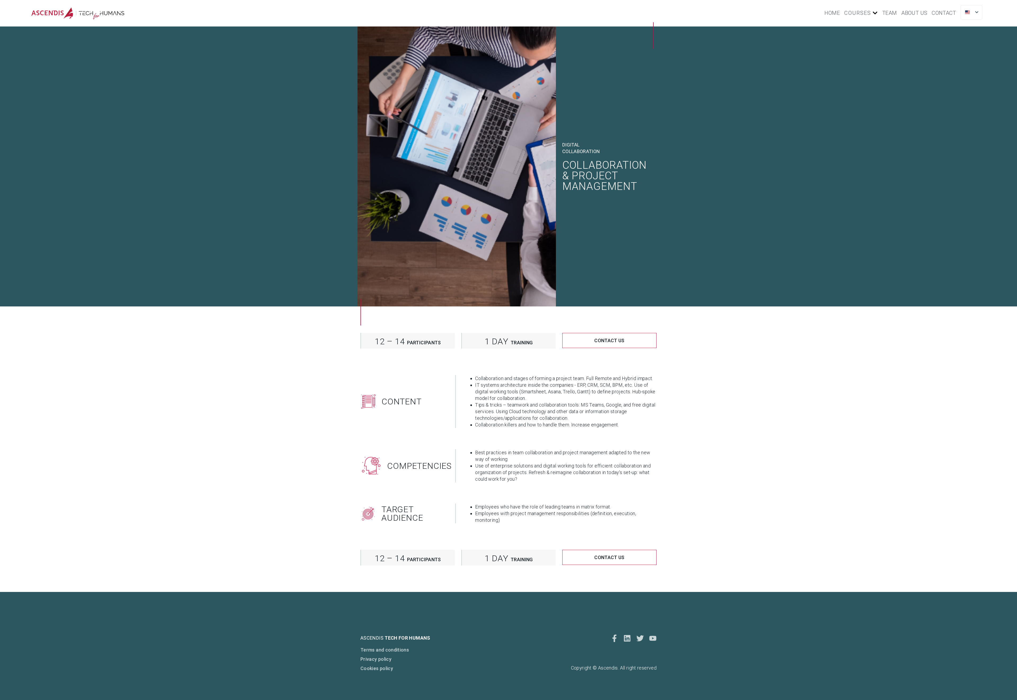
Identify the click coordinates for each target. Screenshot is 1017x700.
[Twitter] (640, 638)
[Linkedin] (627, 638)
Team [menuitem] (889, 13)
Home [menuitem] (832, 13)
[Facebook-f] (614, 638)
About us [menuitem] (914, 13)
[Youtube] (653, 638)
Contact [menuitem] (944, 13)
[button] (875, 13)
